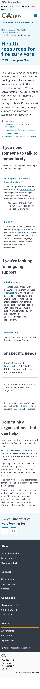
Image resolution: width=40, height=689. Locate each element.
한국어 (11, 6)
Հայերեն (4, 9)
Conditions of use (10, 660)
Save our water (15, 610)
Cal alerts (13, 635)
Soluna (31, 384)
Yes (5, 531)
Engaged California (14, 87)
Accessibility (8, 666)
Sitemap (6, 669)
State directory (15, 579)
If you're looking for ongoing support (19, 130)
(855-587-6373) (25, 233)
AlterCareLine (12, 282)
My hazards (13, 640)
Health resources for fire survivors (18, 22)
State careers (15, 558)
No (13, 531)
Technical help (8, 584)
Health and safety (10, 33)
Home (3, 30)
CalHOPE (9, 222)
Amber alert (14, 631)
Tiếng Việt (25, 6)
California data (15, 563)
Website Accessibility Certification (18, 648)
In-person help (11, 332)
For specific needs (11, 133)
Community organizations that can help (20, 136)
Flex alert (13, 614)
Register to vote (16, 605)
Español (4, 6)
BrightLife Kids (19, 406)
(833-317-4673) (25, 230)
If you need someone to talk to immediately (16, 125)
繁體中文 (33, 6)
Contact (10, 588)
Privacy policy (8, 663)
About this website (10, 553)
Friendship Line (12, 366)
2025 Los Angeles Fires (18, 30)
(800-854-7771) (27, 190)
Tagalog (17, 6)
